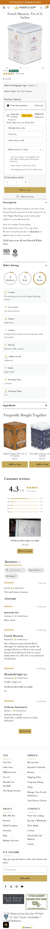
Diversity (7, 830)
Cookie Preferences (12, 920)
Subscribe (25, 878)
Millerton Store (9, 772)
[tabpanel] (25, 652)
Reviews (6, 820)
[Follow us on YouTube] (22, 886)
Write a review (25, 551)
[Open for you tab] (6, 925)
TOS (16, 917)
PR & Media (32, 825)
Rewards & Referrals (36, 767)
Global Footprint (10, 825)
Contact (30, 830)
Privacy (23, 917)
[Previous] (7, 68)
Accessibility (33, 917)
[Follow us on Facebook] (5, 886)
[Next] (43, 68)
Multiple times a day (16, 128)
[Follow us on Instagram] (16, 886)
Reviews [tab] (13, 562)
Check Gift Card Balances (34, 837)
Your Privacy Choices (37, 800)
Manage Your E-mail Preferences (36, 794)
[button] (25, 498)
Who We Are (9, 815)
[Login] (41, 8)
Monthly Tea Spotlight (8, 784)
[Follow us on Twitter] (11, 886)
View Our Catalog (35, 815)
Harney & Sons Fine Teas (22, 913)
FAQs (30, 787)
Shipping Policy (34, 777)
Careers (30, 844)
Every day (12, 134)
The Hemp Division (12, 790)
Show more (25, 731)
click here (34, 231)
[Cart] (46, 8)
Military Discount (10, 840)
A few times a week (16, 140)
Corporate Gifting (35, 782)
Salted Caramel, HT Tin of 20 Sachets (14, 455)
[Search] (9, 8)
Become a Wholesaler (36, 820)
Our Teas (7, 762)
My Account (32, 762)
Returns (30, 772)
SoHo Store (8, 767)
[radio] (25, 105)
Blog (5, 835)
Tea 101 (6, 777)
